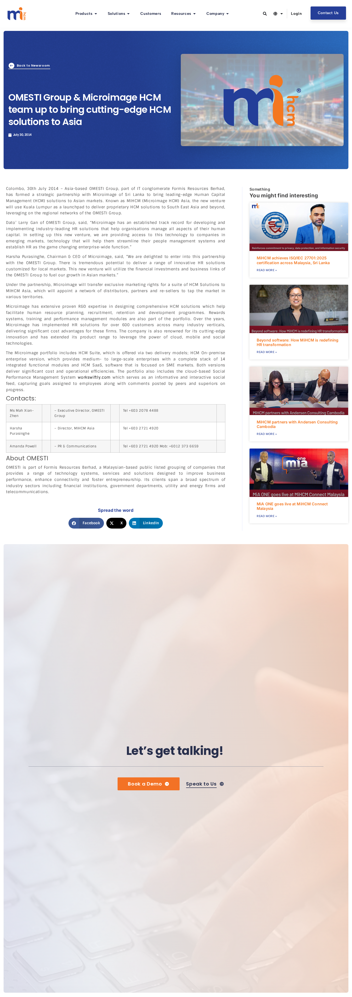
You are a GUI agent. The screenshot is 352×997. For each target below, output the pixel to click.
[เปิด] (282, 14)
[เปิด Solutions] (128, 14)
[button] (86, 523)
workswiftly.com (94, 377)
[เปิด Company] (227, 14)
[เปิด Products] (96, 14)
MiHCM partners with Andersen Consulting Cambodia (297, 424)
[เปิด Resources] (194, 14)
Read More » (267, 270)
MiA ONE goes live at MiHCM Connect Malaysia (292, 506)
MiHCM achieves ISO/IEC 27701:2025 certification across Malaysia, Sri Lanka (293, 260)
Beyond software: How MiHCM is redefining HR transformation (297, 342)
